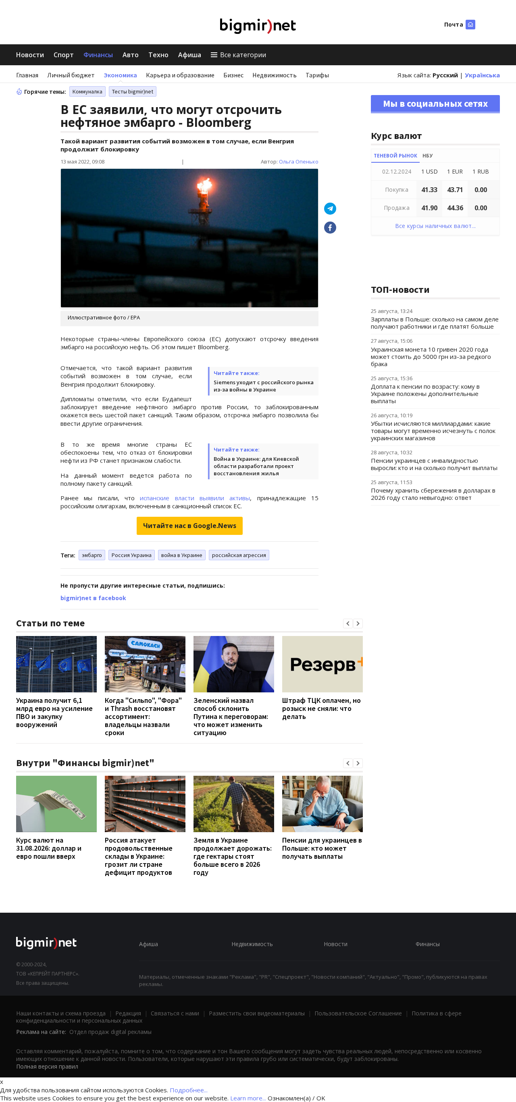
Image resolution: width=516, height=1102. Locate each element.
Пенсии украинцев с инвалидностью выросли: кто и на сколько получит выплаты (434, 464)
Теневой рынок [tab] (395, 155)
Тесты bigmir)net (132, 91)
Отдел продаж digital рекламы (110, 1032)
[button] (348, 623)
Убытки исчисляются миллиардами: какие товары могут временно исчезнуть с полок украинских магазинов (433, 430)
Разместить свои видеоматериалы (257, 1013)
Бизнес (233, 75)
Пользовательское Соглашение (358, 1013)
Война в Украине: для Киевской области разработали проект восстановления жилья (256, 466)
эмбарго (92, 555)
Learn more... (248, 1098)
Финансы (98, 54)
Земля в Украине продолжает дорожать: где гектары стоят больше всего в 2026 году (233, 856)
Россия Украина (132, 555)
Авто (131, 54)
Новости (30, 54)
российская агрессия (239, 555)
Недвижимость (274, 75)
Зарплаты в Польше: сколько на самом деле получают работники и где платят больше (435, 322)
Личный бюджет (71, 75)
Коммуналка (87, 91)
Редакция (128, 1013)
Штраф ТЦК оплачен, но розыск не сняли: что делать (321, 708)
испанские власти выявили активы (195, 498)
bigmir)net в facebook (93, 598)
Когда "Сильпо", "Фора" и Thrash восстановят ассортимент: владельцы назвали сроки (143, 716)
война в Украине (181, 555)
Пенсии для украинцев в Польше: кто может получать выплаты (322, 848)
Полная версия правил (47, 1066)
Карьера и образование (180, 75)
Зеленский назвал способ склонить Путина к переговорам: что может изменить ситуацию (231, 716)
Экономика (120, 75)
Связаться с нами (175, 1013)
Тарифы (317, 75)
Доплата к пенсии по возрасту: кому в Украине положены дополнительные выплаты (425, 393)
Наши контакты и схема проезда (61, 1013)
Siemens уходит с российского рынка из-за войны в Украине (264, 386)
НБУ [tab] (427, 155)
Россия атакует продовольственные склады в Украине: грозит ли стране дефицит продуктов (139, 856)
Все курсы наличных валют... (435, 226)
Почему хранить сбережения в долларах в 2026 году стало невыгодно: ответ (433, 493)
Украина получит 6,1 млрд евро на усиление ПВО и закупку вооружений (54, 712)
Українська (482, 75)
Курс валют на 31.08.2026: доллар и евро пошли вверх (48, 848)
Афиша (189, 54)
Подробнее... (189, 1090)
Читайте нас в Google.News (189, 525)
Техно (158, 54)
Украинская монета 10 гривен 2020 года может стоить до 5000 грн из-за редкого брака (431, 356)
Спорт (64, 54)
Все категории (243, 54)
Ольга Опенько (298, 161)
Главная (27, 75)
